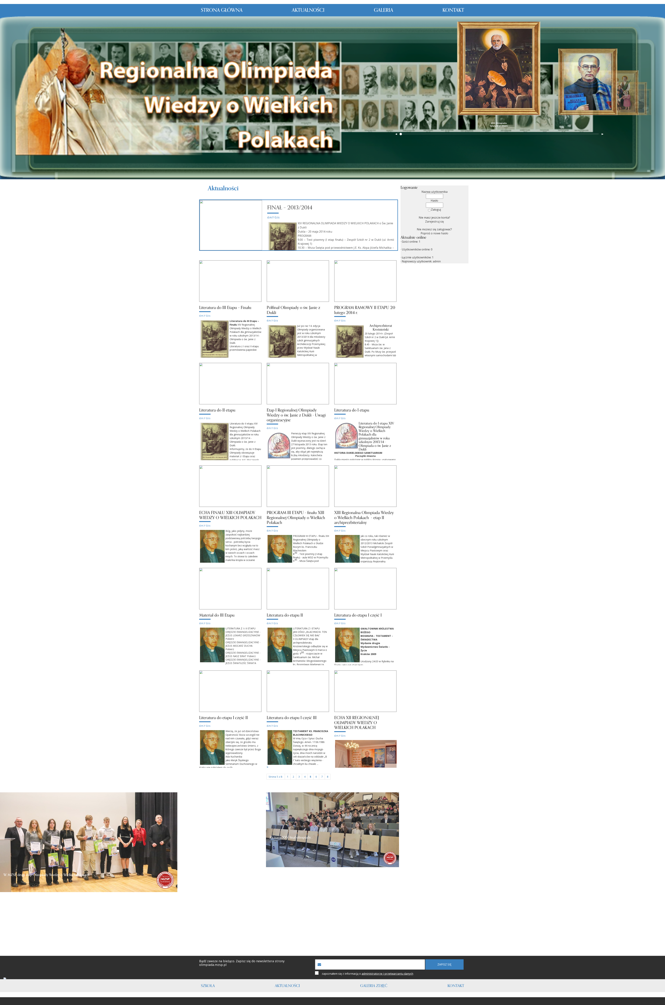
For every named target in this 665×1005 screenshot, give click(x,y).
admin (437, 261)
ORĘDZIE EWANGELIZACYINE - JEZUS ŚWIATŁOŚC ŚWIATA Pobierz (229, 663)
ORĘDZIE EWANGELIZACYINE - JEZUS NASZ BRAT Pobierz (242, 654)
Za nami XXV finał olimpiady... (291, 837)
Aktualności (308, 10)
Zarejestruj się (434, 221)
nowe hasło (440, 233)
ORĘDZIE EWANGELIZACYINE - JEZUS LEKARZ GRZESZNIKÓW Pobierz (242, 635)
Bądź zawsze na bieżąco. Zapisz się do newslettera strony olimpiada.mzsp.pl (242, 963)
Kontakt (453, 10)
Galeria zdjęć (373, 986)
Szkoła (208, 986)
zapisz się (444, 964)
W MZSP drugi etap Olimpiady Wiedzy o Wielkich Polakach (46, 875)
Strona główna (221, 10)
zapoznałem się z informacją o (367, 974)
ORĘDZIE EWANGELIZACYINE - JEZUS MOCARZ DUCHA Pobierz (242, 646)
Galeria (383, 10)
